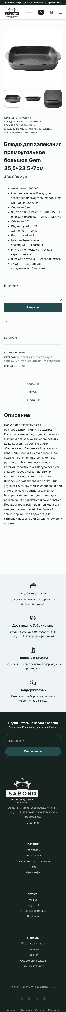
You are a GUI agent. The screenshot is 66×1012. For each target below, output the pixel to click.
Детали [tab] (33, 392)
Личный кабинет (33, 966)
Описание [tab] (33, 384)
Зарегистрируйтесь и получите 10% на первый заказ (33, 2)
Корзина (33, 955)
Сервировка (33, 855)
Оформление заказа (33, 960)
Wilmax (33, 899)
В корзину (33, 307)
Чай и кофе (33, 872)
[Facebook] (22, 998)
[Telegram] (37, 998)
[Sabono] (22, 790)
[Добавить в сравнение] (12, 321)
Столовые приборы (33, 910)
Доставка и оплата (33, 943)
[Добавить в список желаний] (5, 321)
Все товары (33, 849)
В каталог (33, 822)
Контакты (33, 949)
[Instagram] (29, 998)
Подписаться (33, 751)
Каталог (11, 1010)
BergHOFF (11, 337)
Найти (41, 12)
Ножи (33, 866)
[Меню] (60, 12)
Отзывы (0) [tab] (33, 400)
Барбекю (33, 916)
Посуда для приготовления (41, 361)
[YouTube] (44, 998)
